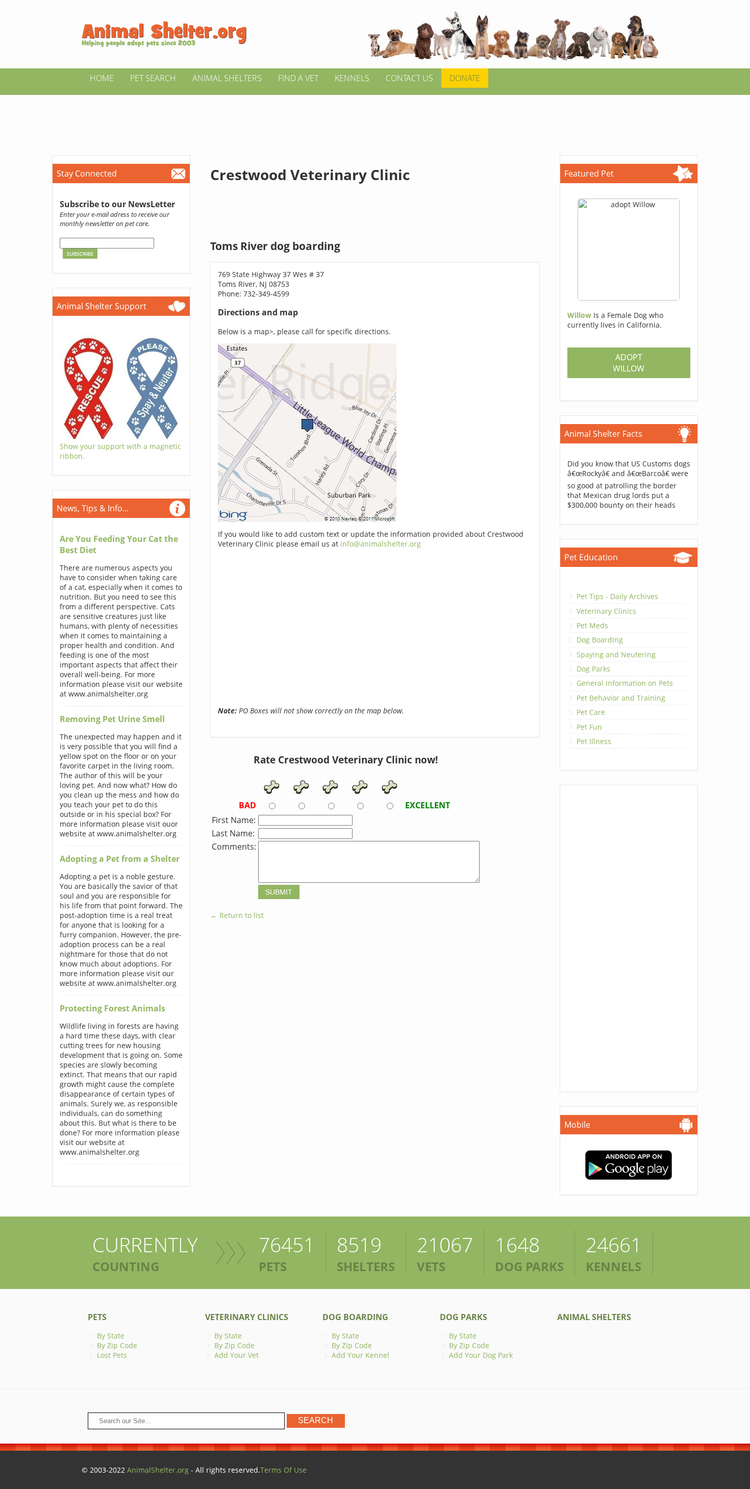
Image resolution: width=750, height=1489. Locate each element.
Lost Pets (112, 1355)
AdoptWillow (628, 363)
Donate (464, 78)
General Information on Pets (625, 683)
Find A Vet (298, 78)
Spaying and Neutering (616, 654)
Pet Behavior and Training (621, 698)
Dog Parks (593, 669)
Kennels (352, 78)
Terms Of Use (283, 1470)
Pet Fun (589, 727)
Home (102, 78)
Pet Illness (594, 741)
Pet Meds (592, 625)
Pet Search (153, 78)
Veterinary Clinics (606, 611)
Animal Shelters (227, 78)
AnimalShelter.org (158, 1470)
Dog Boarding (600, 639)
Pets (97, 1317)
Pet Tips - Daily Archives (617, 596)
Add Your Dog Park (481, 1355)
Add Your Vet (236, 1355)
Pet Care (591, 712)
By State (110, 1336)
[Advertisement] (375, 118)
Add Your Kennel (360, 1355)
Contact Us (409, 78)
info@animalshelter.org (380, 544)
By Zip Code (117, 1345)
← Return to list (237, 915)
